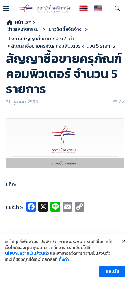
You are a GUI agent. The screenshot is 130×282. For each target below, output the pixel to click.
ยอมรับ (112, 271)
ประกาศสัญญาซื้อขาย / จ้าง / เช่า (40, 38)
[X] (43, 207)
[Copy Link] (79, 207)
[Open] (6, 8)
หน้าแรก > (25, 22)
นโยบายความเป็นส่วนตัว (27, 254)
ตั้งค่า (64, 260)
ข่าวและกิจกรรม (23, 29)
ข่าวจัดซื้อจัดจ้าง (65, 29)
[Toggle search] (117, 8)
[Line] (55, 207)
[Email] (67, 207)
